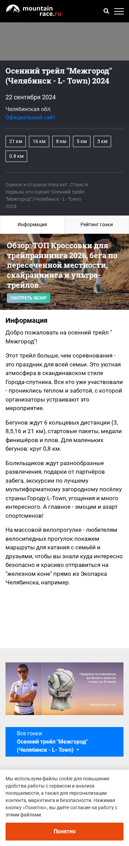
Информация (32, 224)
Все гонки (52, 741)
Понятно (65, 831)
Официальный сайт (30, 117)
